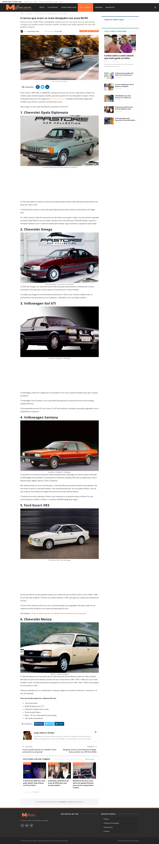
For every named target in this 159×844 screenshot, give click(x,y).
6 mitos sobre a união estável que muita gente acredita (119, 57)
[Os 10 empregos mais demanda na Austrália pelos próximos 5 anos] (109, 120)
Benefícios (110, 7)
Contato (55, 1)
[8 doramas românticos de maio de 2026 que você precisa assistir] (59, 770)
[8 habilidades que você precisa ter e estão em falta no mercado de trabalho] (109, 98)
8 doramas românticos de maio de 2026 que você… (124, 108)
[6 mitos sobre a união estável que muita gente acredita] (120, 44)
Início (41, 7)
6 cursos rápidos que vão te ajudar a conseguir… (124, 85)
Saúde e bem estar (68, 7)
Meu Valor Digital (133, 841)
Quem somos (28, 1)
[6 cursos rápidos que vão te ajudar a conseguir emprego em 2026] (109, 87)
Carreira (98, 7)
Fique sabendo (85, 7)
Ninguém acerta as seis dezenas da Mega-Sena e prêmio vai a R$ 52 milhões (80, 751)
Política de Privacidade (45, 1)
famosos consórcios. (57, 99)
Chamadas (83, 31)
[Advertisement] (59, 184)
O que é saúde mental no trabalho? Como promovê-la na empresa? (59, 613)
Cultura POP (53, 7)
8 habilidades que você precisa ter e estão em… (123, 97)
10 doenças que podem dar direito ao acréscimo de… (124, 74)
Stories (61, 1)
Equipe (35, 1)
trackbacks (63, 802)
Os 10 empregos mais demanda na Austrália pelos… (125, 119)
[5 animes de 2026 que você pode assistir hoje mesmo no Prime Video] (34, 770)
